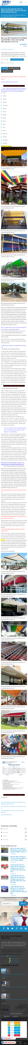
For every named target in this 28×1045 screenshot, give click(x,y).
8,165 (17, 1032)
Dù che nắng (5, 828)
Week (12, 1027)
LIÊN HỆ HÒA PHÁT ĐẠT (16, 1013)
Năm (12, 1032)
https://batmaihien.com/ (6, 814)
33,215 (17, 1035)
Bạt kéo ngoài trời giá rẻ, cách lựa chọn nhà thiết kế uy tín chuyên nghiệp (18, 858)
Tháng (12, 1030)
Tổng (12, 1035)
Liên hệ (25, 1043)
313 (17, 1030)
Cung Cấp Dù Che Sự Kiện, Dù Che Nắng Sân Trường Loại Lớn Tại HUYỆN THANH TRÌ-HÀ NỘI (18, 890)
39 (17, 1025)
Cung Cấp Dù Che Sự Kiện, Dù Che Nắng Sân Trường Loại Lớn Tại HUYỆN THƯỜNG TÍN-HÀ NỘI (18, 879)
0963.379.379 (4, 956)
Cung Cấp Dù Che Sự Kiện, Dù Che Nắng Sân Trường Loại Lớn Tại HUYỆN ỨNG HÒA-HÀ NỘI (17, 868)
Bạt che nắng (5, 839)
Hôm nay (12, 1025)
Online (12, 1022)
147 (17, 1027)
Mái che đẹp (5, 832)
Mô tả (4, 68)
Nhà (2, 15)
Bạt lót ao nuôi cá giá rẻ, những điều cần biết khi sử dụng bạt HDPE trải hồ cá (18, 850)
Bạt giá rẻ (5, 836)
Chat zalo (7, 1038)
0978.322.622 (15, 1016)
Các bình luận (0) (7, 71)
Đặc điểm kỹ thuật (14, 68)
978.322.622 (11, 956)
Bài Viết (20, 1043)
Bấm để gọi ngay (10, 1042)
